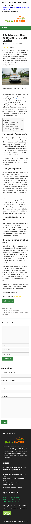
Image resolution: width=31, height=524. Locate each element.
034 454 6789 (7, 7)
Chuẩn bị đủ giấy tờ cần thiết (12, 126)
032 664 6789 (16, 7)
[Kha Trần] (15, 20)
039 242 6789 (25, 7)
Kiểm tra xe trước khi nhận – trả (13, 128)
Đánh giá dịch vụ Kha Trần (16, 130)
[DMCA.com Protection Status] (7, 514)
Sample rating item (7, 296)
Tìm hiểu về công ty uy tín (11, 122)
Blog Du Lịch (8, 308)
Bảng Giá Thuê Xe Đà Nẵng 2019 (13, 310)
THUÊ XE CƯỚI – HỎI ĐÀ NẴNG (12, 499)
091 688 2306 (6, 9)
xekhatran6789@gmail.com (10, 11)
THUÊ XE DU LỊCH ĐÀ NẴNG (11, 497)
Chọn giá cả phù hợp (10, 124)
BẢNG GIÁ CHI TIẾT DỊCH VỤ (11, 501)
